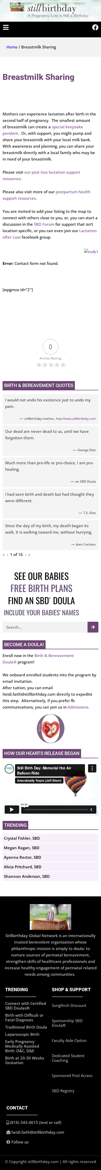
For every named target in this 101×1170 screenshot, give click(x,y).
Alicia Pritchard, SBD (22, 866)
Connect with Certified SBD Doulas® (25, 1006)
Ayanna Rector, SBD (22, 857)
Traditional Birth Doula (26, 1027)
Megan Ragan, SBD (21, 847)
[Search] (93, 627)
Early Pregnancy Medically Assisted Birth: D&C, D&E (22, 1046)
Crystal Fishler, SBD (22, 838)
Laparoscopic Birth (22, 1034)
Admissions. (78, 707)
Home (12, 46)
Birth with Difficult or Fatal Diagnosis (24, 1017)
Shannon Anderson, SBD (27, 876)
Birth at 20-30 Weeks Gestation (24, 1060)
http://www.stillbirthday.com (76, 418)
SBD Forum (44, 224)
